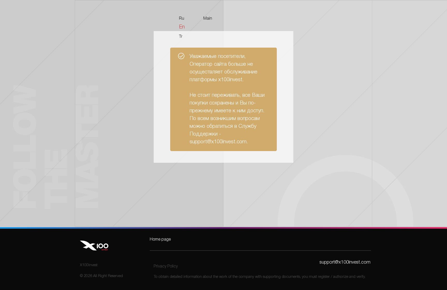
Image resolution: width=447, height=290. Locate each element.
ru (181, 18)
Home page (160, 239)
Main (207, 18)
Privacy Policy (166, 266)
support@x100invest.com (344, 262)
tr (180, 37)
